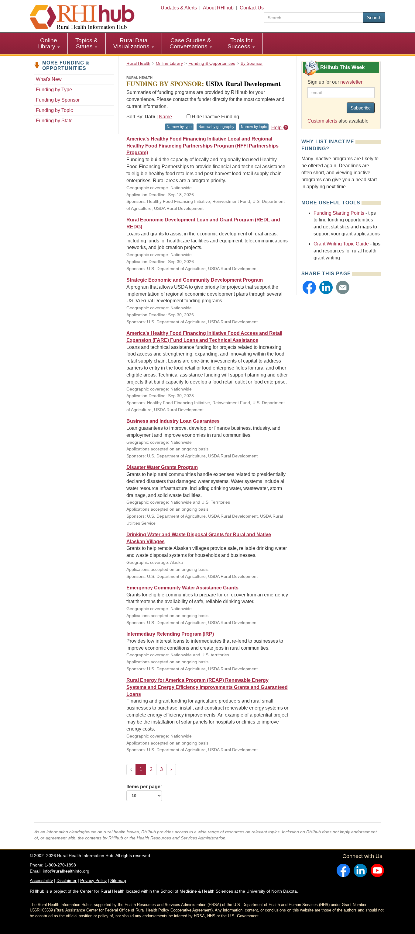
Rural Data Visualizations (132, 43)
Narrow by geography (216, 127)
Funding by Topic (54, 110)
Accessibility (41, 880)
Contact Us (252, 7)
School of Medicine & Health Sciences (196, 891)
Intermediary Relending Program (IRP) (170, 634)
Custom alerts (322, 120)
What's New (49, 79)
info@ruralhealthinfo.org (66, 871)
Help (277, 127)
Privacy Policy (93, 880)
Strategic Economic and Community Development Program (194, 280)
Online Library (47, 43)
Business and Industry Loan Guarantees (173, 421)
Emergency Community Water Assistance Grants (182, 587)
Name (165, 116)
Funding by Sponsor (58, 99)
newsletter (351, 82)
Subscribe (361, 107)
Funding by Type (54, 89)
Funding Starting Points (339, 213)
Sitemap (118, 880)
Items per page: (144, 786)
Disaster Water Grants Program (162, 467)
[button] (309, 287)
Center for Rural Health (102, 891)
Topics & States (86, 43)
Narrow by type (179, 127)
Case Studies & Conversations (190, 43)
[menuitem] (49, 43)
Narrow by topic (254, 127)
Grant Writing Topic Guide (341, 243)
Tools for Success (240, 43)
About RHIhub (218, 7)
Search (374, 17)
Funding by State (54, 120)
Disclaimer (67, 880)
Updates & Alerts (179, 7)
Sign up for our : (335, 82)
